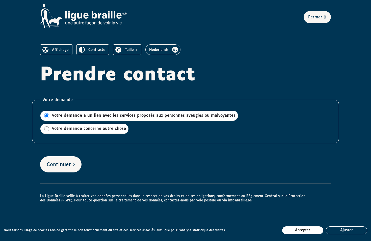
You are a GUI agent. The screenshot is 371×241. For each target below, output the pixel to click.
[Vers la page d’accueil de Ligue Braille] (83, 16)
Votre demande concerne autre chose (88, 129)
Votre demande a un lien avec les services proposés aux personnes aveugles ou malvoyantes (142, 115)
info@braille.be (240, 200)
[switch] (56, 49)
